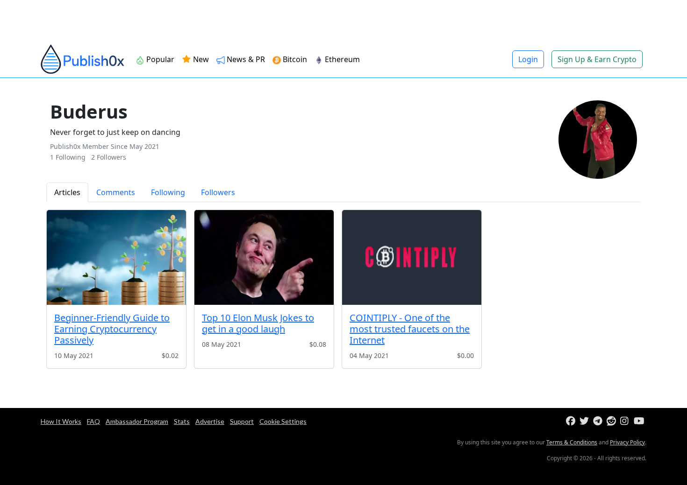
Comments (115, 192)
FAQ (93, 421)
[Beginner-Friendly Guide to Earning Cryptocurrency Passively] (116, 257)
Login (528, 59)
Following (168, 192)
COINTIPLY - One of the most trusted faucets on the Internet (410, 328)
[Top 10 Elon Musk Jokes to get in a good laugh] (264, 257)
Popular (159, 59)
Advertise (209, 421)
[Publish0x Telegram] (599, 421)
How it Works (61, 421)
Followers (218, 192)
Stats (182, 421)
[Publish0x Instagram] (626, 421)
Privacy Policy (627, 442)
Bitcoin (294, 59)
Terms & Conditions (571, 442)
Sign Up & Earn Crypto (597, 59)
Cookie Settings (283, 421)
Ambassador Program (137, 421)
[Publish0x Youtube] (639, 421)
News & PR (245, 59)
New (200, 59)
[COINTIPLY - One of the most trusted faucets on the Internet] (411, 257)
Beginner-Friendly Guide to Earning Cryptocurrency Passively (112, 328)
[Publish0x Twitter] (585, 421)
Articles (67, 192)
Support (242, 421)
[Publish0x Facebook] (572, 421)
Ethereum (341, 59)
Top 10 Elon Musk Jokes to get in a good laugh (258, 323)
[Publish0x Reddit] (612, 421)
